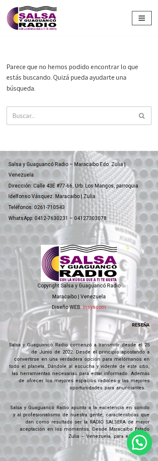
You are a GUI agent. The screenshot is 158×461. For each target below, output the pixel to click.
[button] (139, 442)
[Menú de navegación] (142, 18)
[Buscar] (142, 115)
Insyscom (94, 307)
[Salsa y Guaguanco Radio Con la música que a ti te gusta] (33, 18)
